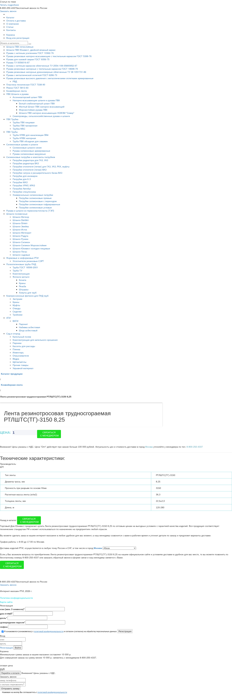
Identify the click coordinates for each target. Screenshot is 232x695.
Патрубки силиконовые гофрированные (39, 204)
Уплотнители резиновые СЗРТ (28, 261)
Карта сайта (6, 601)
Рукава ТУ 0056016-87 (18, 62)
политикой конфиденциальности (48, 631)
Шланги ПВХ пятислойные (19, 46)
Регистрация (6, 647)
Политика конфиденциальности (16, 597)
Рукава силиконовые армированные (31, 150)
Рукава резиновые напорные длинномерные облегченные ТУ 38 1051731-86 (46, 71)
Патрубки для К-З (22, 179)
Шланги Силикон (21, 242)
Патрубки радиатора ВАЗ (26, 163)
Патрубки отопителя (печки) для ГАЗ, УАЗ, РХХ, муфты (41, 166)
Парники (17, 343)
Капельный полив (22, 336)
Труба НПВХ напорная (24, 138)
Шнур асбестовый (28, 330)
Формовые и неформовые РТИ (22, 257)
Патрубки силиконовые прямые (35, 198)
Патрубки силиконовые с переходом (38, 201)
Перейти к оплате (10, 673)
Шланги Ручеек (20, 238)
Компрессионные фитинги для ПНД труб (27, 295)
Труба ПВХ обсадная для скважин (30, 141)
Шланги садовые (21, 254)
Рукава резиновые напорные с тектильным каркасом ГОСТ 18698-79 (42, 68)
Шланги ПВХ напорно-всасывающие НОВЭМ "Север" (46, 112)
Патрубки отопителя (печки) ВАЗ (29, 169)
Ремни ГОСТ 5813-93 (17, 87)
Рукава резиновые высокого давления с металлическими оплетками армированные (49, 78)
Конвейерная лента (16, 90)
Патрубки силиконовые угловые (35, 207)
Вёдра (16, 358)
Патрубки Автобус (22, 188)
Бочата (22, 279)
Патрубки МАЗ (20, 182)
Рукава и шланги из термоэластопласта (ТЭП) (30, 210)
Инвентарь (18, 352)
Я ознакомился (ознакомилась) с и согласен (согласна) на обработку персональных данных (60, 631)
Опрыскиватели (21, 355)
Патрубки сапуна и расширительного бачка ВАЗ (37, 172)
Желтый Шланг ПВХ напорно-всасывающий (41, 106)
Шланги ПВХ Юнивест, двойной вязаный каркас (31, 49)
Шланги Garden (21, 220)
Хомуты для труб (27, 292)
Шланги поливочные (16, 213)
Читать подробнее (9, 4)
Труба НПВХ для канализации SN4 (30, 134)
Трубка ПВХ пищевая (24, 122)
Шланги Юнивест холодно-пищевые (31, 248)
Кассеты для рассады (24, 346)
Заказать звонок (8, 11)
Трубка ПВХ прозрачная (25, 125)
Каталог (10, 17)
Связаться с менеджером (49, 434)
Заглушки (17, 298)
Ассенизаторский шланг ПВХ (27, 97)
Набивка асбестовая (29, 327)
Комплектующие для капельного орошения (35, 339)
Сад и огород (13, 333)
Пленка (16, 349)
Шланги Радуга (20, 235)
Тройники (17, 314)
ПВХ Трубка (12, 119)
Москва (98, 548)
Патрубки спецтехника (24, 191)
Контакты (11, 30)
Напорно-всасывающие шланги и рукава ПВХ (36, 100)
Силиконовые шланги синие (27, 147)
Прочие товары (20, 365)
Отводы (17, 308)
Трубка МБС (19, 128)
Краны (22, 283)
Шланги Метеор (21, 216)
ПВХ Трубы (12, 131)
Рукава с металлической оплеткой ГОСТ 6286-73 (31, 75)
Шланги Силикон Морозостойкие (30, 245)
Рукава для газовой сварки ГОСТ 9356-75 (27, 59)
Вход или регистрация (17, 37)
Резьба (22, 286)
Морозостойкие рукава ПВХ (33, 109)
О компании (12, 23)
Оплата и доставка (16, 20)
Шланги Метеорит (22, 232)
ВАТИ (15, 320)
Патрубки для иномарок (25, 175)
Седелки (17, 311)
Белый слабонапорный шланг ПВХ (37, 103)
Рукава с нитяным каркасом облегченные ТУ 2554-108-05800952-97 (41, 65)
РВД (15, 81)
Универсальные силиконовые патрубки (33, 194)
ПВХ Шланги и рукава (17, 94)
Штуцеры (23, 289)
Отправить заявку (10, 688)
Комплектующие (21, 273)
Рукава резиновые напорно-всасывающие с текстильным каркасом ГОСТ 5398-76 (49, 56)
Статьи (9, 26)
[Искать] (30, 43)
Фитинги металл (21, 276)
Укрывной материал (23, 368)
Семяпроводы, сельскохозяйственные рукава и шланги (41, 116)
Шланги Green (20, 223)
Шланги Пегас (20, 251)
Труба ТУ (17, 270)
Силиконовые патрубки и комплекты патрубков (30, 157)
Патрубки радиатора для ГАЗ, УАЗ (30, 160)
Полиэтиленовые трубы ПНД (21, 264)
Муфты (16, 305)
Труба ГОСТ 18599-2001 (25, 267)
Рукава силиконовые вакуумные (29, 153)
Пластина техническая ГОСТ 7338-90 (25, 84)
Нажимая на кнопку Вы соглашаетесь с (34, 692)
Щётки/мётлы (19, 361)
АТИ (8, 317)
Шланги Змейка (21, 226)
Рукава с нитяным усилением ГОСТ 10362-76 (30, 53)
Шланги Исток (20, 229)
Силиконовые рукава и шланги (22, 144)
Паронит (23, 324)
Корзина (10, 34)
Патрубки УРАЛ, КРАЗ (24, 185)
